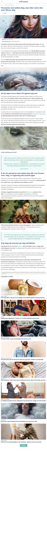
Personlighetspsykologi (6, 358)
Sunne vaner (4, 296)
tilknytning (30, 192)
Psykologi (3, 420)
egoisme (20, 246)
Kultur (2, 4)
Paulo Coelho (24, 168)
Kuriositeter (4, 440)
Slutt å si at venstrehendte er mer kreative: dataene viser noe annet (21, 442)
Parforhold (3, 378)
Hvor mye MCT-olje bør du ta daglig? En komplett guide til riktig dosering (22, 297)
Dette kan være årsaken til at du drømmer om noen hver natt (19, 421)
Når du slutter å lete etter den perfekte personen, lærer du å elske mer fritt (23, 380)
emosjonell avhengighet (39, 113)
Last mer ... (23, 445)
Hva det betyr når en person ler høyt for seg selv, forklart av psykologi (22, 359)
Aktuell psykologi (5, 337)
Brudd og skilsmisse (5, 399)
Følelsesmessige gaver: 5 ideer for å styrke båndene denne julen (20, 318)
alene (11, 53)
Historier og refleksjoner (9, 4)
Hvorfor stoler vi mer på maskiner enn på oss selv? (16, 339)
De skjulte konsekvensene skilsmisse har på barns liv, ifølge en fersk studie (23, 400)
